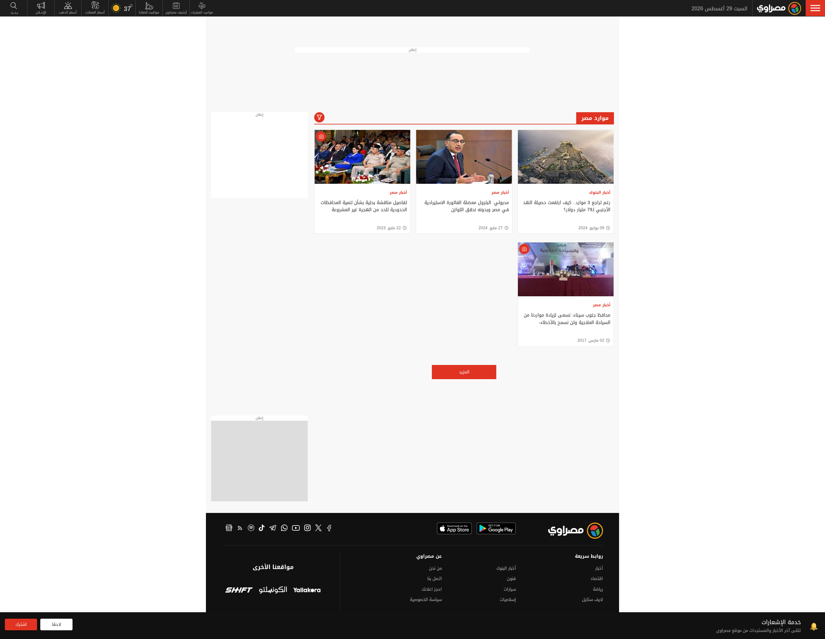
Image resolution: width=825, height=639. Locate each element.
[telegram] (273, 529)
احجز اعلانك (432, 589)
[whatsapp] (284, 529)
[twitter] (318, 529)
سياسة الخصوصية (426, 599)
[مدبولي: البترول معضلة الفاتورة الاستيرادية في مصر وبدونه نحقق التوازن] (464, 157)
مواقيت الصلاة (149, 12)
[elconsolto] (273, 590)
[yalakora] (307, 590)
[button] (815, 8)
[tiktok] (262, 529)
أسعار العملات (95, 12)
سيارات (510, 589)
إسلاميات (508, 599)
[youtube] (296, 529)
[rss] (240, 529)
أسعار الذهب (68, 12)
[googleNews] (229, 529)
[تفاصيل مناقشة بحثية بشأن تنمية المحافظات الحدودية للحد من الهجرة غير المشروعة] (362, 157)
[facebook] (329, 529)
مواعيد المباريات (202, 12)
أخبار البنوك (599, 192)
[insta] (307, 529)
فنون (511, 579)
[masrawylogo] (570, 531)
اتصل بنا (434, 579)
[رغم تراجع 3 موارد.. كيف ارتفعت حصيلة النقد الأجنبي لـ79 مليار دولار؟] (566, 157)
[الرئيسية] (779, 8)
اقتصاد (596, 579)
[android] (496, 528)
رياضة (598, 589)
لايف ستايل (592, 599)
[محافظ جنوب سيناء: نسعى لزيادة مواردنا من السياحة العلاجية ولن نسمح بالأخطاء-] (566, 269)
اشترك (21, 624)
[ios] (454, 528)
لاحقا (56, 624)
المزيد (464, 372)
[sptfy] (251, 529)
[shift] (239, 590)
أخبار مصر (500, 192)
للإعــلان (40, 12)
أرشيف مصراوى (176, 12)
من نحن (435, 568)
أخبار (599, 568)
